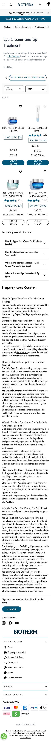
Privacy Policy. (25, 738)
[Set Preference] (4, 736)
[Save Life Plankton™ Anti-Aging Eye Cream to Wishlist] (45, 171)
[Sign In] (40, 4)
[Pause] (48, 13)
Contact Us (13, 663)
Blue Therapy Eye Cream (13, 470)
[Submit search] (11, 4)
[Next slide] (46, 78)
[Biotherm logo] (25, 4)
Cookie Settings (15, 678)
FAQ (10, 647)
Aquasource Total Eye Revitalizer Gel (13, 195)
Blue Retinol (7, 356)
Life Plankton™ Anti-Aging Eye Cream (37, 195)
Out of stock (13, 222)
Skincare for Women (23, 27)
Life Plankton (14, 56)
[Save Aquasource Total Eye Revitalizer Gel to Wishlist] (20, 171)
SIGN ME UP (12, 609)
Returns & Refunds (16, 658)
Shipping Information (17, 652)
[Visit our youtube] (17, 623)
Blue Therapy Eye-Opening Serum (17, 483)
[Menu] (3, 4)
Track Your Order (15, 668)
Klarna (10, 673)
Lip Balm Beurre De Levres (37, 130)
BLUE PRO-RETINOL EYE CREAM (13, 130)
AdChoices (33, 735)
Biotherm (7, 27)
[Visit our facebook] (10, 623)
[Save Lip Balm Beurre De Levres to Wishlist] (45, 106)
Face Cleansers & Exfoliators (28, 78)
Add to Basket (13, 162)
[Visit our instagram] (3, 623)
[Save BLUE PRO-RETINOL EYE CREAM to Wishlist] (20, 106)
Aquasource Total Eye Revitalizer (16, 451)
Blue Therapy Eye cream (23, 553)
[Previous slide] (6, 78)
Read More (8, 67)
